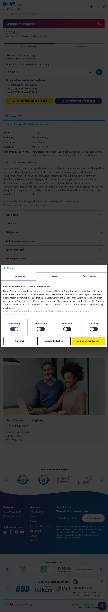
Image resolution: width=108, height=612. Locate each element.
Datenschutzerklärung (14, 314)
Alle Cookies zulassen (88, 341)
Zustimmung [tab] (19, 276)
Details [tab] (54, 276)
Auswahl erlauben (54, 341)
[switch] (41, 329)
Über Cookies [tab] (89, 276)
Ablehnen (19, 341)
